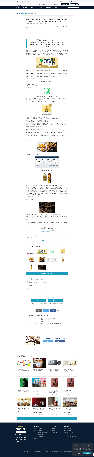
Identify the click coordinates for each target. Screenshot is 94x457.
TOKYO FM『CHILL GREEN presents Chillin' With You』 (38, 390)
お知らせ (53, 428)
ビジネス (17, 7)
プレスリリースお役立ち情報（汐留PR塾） (41, 432)
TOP (19, 13)
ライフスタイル (40, 7)
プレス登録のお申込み (67, 434)
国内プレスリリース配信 (38, 428)
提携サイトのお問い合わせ (68, 432)
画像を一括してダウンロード (47, 273)
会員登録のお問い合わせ (68, 428)
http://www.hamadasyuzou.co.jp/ (54, 323)
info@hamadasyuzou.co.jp (48, 231)
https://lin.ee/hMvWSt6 (33, 85)
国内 (63, 1)
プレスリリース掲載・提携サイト (39, 436)
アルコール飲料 (46, 282)
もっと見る (47, 418)
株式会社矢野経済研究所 (67, 451)
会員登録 (65, 4)
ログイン (74, 4)
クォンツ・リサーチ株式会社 (35, 451)
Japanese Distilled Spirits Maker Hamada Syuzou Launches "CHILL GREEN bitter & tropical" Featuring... (54, 391)
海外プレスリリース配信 (38, 430)
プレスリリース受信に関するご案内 (57, 306)
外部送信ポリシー (36, 455)
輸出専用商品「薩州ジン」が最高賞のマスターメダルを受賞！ (54, 370)
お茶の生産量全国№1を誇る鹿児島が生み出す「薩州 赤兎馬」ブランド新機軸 (23, 390)
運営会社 (52, 455)
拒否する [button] (78, 453)
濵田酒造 (26, 13)
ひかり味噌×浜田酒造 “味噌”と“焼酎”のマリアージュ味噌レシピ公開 (54, 410)
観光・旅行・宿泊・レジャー (38, 282)
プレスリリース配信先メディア (39, 434)
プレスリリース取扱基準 (45, 455)
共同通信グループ (55, 432)
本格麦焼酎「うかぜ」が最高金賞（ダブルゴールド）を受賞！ (69, 370)
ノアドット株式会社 (45, 451)
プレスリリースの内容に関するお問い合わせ (71, 436)
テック (32, 7)
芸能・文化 (48, 7)
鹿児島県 (30, 285)
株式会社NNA (26, 451)
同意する (87, 453)
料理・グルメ (31, 282)
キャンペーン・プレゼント (43, 279)
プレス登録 (39, 300)
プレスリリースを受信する (53, 4)
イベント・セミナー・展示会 (33, 279)
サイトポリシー (19, 455)
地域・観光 (25, 7)
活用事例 (35, 438)
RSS (57, 455)
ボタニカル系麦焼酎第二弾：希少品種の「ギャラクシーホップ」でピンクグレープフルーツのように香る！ (69, 391)
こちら (38, 78)
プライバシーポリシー (82, 445)
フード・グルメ (57, 7)
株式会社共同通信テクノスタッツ (56, 451)
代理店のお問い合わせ (67, 430)
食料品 (22, 13)
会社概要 (53, 430)
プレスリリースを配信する (42, 4)
